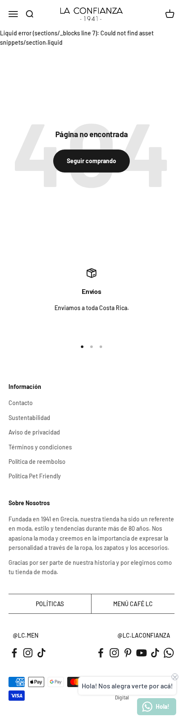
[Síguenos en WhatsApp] (168, 653)
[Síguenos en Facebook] (14, 653)
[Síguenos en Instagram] (28, 653)
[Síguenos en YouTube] (141, 653)
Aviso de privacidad (34, 432)
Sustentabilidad (29, 417)
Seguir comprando (91, 160)
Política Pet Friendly (35, 476)
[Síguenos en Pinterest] (128, 653)
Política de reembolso (37, 461)
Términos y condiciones (40, 447)
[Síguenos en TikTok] (41, 653)
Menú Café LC (133, 603)
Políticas (50, 603)
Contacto (21, 402)
